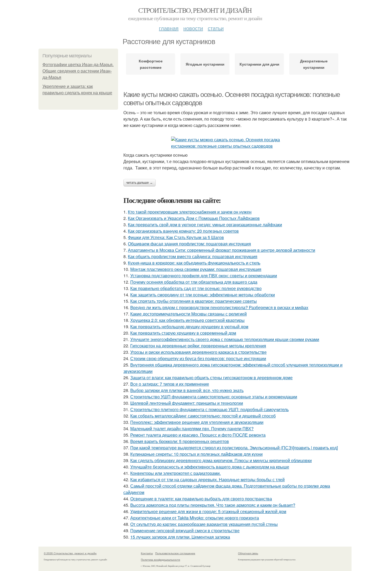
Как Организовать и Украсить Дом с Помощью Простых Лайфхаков (194, 218)
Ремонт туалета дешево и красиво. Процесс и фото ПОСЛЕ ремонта (198, 435)
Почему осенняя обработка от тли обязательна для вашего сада (193, 282)
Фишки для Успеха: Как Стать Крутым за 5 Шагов (176, 237)
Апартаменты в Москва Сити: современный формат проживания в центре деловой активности (221, 250)
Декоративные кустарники (314, 64)
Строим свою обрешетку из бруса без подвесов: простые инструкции (198, 358)
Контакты (147, 553)
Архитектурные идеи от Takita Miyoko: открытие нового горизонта (194, 518)
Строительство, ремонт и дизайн (195, 10)
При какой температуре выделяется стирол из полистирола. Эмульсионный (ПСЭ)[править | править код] (234, 448)
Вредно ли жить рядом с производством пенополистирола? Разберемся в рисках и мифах (219, 307)
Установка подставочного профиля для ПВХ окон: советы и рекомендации (203, 275)
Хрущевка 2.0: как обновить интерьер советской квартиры (187, 320)
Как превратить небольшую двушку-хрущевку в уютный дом (189, 326)
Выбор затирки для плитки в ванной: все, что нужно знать (187, 390)
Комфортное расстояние (151, 64)
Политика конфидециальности (160, 559)
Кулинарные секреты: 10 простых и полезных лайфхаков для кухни (196, 454)
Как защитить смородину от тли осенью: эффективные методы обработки (202, 295)
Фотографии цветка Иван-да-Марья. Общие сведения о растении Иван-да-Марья (78, 71)
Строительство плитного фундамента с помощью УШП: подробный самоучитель (209, 409)
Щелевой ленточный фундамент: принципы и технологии (186, 403)
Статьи (216, 28)
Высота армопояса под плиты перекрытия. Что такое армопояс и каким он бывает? (212, 505)
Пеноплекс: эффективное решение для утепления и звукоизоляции (196, 422)
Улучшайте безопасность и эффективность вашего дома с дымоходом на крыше (209, 467)
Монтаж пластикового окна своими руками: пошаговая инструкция (195, 269)
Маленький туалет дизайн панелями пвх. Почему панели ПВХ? (192, 428)
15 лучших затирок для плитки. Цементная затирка (180, 537)
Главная (169, 28)
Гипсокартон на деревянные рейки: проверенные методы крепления (198, 346)
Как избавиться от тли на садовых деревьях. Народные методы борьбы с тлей (207, 479)
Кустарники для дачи (259, 64)
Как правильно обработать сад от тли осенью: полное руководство (196, 288)
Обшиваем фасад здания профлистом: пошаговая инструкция (189, 244)
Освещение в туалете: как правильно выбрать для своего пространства (201, 499)
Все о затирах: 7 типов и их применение (169, 384)
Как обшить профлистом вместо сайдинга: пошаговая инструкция (192, 256)
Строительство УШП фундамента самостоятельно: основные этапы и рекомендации (213, 397)
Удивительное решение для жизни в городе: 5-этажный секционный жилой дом (208, 511)
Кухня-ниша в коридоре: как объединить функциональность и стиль (194, 263)
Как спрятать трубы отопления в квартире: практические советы (193, 301)
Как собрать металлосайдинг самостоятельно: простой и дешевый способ (203, 416)
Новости (193, 28)
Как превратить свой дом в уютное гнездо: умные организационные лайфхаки (205, 224)
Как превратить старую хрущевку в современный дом (183, 333)
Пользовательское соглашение (175, 553)
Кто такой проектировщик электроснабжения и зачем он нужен (190, 212)
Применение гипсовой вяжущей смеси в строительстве (185, 530)
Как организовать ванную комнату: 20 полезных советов (183, 231)
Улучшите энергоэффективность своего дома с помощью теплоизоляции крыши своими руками (224, 339)
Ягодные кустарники (205, 64)
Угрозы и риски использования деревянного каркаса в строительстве (198, 352)
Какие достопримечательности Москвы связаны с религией (188, 314)
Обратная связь (248, 553)
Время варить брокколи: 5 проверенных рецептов (179, 441)
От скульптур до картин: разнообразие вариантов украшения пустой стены (204, 524)
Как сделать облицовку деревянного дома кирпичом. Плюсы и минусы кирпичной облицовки (221, 460)
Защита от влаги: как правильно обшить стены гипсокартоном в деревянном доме (211, 377)
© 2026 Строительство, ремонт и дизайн (70, 553)
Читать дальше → (139, 183)
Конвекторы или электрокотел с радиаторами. (175, 473)
